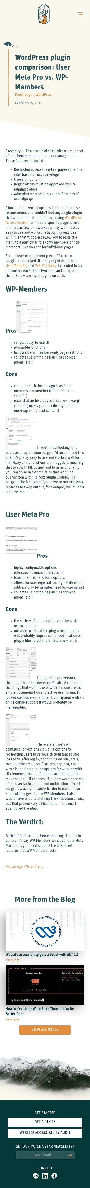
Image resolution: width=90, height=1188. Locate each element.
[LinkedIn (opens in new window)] (45, 1178)
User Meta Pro (17, 266)
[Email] (36, 1178)
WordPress (44, 95)
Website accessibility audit (45, 1133)
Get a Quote (45, 1122)
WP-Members (45, 266)
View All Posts (45, 1030)
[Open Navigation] (80, 14)
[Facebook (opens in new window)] (54, 1178)
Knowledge (23, 95)
